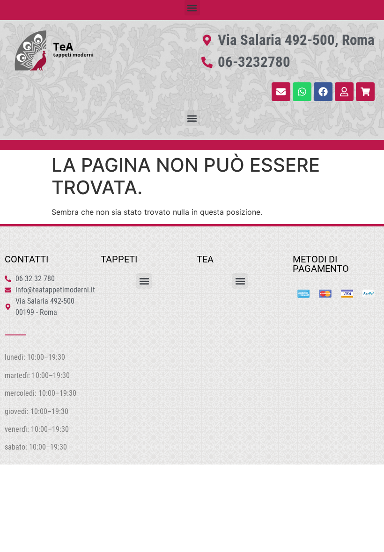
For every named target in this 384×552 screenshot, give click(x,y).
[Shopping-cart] (365, 91)
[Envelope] (281, 91)
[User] (344, 91)
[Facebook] (323, 91)
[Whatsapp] (302, 91)
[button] (192, 7)
